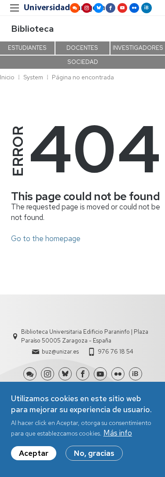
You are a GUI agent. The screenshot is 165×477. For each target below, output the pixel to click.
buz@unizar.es (60, 351)
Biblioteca (32, 28)
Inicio (7, 77)
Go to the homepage (46, 238)
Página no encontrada (83, 77)
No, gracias (94, 453)
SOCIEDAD (82, 62)
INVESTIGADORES (138, 48)
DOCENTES (82, 48)
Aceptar (33, 453)
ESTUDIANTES (27, 48)
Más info (117, 433)
